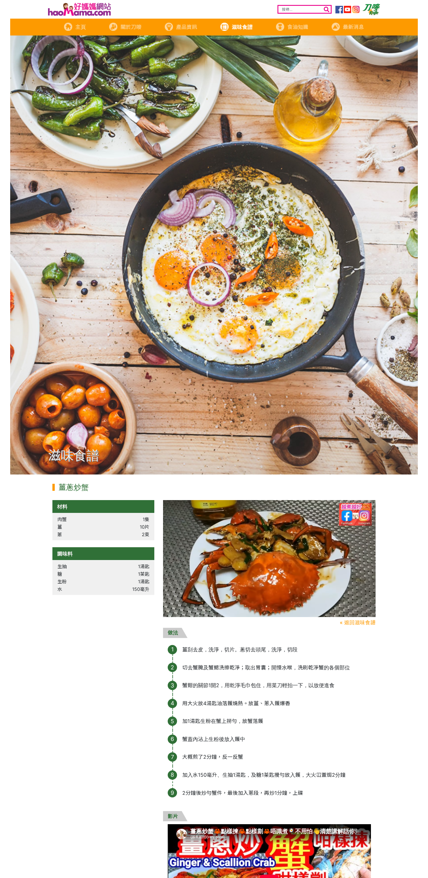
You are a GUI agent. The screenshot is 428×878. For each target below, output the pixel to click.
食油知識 (297, 27)
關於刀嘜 (131, 27)
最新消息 (353, 27)
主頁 (80, 27)
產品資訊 (186, 27)
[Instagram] (356, 9)
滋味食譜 (242, 27)
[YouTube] (347, 9)
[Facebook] (339, 9)
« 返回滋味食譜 (358, 622)
